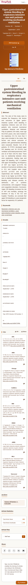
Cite (13, 47)
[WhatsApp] (9, 550)
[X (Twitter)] (14, 550)
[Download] (23, 536)
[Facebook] (4, 550)
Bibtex (24, 331)
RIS (17, 331)
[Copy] (24, 348)
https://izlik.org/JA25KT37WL (11, 323)
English (23, 2)
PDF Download (13, 43)
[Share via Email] (23, 550)
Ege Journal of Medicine (14, 69)
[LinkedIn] (18, 550)
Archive (4, 495)
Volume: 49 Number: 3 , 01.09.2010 (11, 502)
